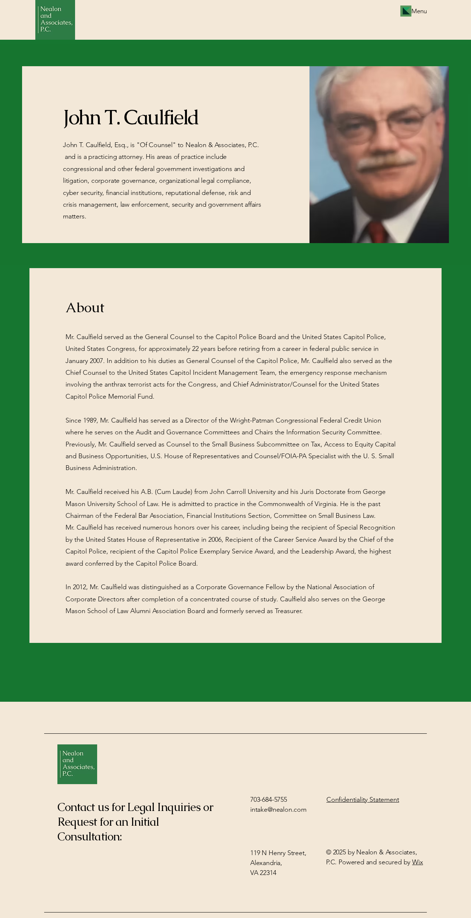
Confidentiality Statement (362, 800)
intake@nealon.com (278, 809)
